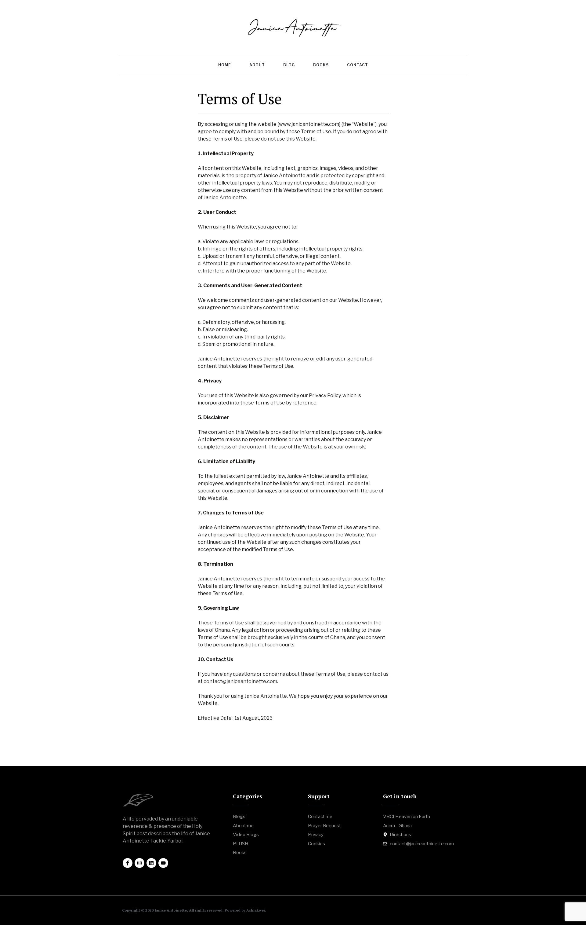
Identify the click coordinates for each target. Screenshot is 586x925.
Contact (357, 65)
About (257, 65)
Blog (289, 65)
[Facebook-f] (127, 863)
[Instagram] (139, 863)
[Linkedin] (151, 863)
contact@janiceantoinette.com (240, 681)
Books (321, 65)
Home (224, 65)
